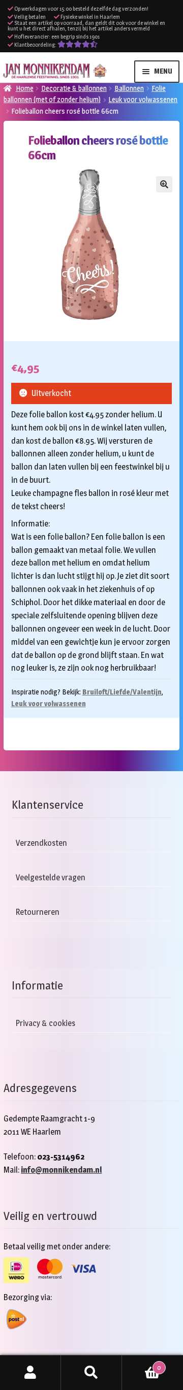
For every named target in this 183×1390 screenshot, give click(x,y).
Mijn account (30, 1372)
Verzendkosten (41, 843)
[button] (164, 184)
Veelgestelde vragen (50, 877)
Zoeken (91, 1372)
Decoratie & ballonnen (74, 88)
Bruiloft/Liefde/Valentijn (122, 691)
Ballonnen (129, 88)
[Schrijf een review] (77, 45)
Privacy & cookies (45, 1023)
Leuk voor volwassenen (142, 99)
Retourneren (37, 912)
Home (25, 88)
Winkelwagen (141, 1364)
